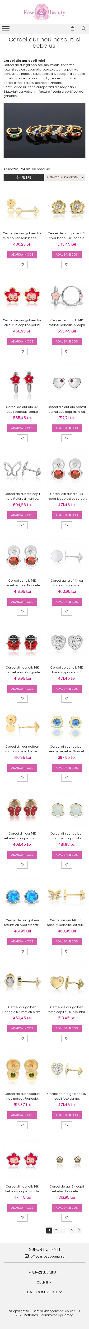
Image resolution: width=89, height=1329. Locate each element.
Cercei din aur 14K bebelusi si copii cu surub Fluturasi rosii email (22, 836)
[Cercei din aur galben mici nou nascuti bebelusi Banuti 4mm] (22, 726)
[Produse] (6, 29)
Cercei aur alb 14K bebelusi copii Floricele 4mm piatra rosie (22, 583)
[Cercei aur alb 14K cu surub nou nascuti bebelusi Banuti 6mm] (67, 556)
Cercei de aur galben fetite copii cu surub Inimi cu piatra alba (67, 1009)
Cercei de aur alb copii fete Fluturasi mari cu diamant (22, 496)
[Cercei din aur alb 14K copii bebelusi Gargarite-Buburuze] (22, 643)
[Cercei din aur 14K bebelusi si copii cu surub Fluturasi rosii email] (22, 809)
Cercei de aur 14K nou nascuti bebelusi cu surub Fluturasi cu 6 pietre (66, 922)
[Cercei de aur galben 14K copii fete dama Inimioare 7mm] (67, 1069)
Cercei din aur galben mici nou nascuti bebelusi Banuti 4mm (22, 749)
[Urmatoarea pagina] (79, 1230)
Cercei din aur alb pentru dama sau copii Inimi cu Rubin (66, 409)
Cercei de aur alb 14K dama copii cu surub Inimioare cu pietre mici (67, 670)
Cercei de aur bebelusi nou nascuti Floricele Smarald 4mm (22, 1096)
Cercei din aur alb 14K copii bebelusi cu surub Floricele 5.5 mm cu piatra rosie (67, 496)
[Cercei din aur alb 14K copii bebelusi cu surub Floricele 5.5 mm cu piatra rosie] (67, 469)
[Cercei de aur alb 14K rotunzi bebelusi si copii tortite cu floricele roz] (67, 296)
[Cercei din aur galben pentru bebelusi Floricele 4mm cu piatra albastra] (67, 726)
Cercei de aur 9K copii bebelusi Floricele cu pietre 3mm (67, 1189)
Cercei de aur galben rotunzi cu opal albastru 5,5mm (22, 922)
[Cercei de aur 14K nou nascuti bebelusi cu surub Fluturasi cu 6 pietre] (67, 895)
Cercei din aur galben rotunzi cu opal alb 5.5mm (67, 836)
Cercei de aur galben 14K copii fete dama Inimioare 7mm (66, 1096)
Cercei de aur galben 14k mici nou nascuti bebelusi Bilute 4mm (22, 236)
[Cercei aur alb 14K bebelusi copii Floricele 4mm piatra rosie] (22, 556)
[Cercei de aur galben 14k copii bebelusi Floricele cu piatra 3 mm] (67, 209)
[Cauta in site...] (83, 28)
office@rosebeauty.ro (47, 1256)
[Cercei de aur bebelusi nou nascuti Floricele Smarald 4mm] (22, 1069)
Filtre (25, 177)
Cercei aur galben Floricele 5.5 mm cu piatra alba (22, 1009)
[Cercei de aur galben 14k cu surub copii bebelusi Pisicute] (22, 295)
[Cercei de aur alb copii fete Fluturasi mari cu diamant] (22, 469)
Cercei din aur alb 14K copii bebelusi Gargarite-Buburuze (22, 670)
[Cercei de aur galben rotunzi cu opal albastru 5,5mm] (22, 896)
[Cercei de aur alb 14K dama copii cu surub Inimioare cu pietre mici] (67, 643)
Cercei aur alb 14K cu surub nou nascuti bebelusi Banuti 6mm (67, 583)
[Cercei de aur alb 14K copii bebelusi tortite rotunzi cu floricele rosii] (22, 382)
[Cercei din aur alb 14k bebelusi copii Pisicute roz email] (22, 1159)
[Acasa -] (44, 12)
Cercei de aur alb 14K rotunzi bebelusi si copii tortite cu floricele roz (67, 322)
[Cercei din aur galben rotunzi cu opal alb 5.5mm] (67, 809)
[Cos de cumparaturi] (72, 28)
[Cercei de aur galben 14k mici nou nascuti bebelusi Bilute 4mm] (22, 209)
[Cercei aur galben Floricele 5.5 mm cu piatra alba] (22, 982)
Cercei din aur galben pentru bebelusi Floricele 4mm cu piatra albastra (67, 749)
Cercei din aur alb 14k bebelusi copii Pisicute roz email (22, 1189)
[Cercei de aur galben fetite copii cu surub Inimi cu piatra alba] (67, 982)
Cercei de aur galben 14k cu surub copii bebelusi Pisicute (22, 322)
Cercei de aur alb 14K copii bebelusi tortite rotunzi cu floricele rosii (22, 409)
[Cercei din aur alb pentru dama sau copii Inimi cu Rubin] (67, 382)
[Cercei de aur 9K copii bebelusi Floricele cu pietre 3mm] (67, 1159)
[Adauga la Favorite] (22, 264)
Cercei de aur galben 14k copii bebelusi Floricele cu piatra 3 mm (66, 236)
